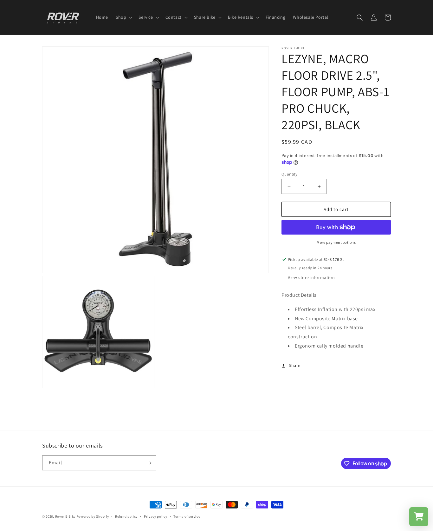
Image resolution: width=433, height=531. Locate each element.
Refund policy (126, 516)
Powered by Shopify (92, 516)
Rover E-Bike (65, 516)
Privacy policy (155, 516)
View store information (311, 277)
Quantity (289, 174)
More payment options (336, 242)
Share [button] (295, 365)
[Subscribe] (149, 462)
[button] (123, 17)
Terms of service (186, 516)
